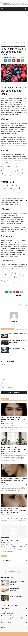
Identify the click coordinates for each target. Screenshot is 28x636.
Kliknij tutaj (3, 283)
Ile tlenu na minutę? (6, 304)
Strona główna (4, 42)
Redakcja (6, 57)
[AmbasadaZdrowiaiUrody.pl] (14, 3)
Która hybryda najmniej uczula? (21, 304)
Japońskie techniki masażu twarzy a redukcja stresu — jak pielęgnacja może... (14, 481)
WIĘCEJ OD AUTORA (20, 329)
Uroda (2, 414)
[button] (26, 9)
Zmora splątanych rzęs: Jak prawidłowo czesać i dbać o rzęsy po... (13, 419)
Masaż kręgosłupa (14, 588)
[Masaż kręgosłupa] (5, 590)
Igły (2, 620)
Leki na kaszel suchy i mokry (8, 615)
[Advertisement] (14, 26)
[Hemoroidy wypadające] (5, 598)
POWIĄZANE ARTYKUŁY (8, 329)
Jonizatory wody (5, 608)
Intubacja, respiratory (6, 625)
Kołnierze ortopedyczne (7, 613)
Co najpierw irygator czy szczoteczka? (9, 541)
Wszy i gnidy (4, 627)
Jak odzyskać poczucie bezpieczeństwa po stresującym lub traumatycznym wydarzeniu (13, 449)
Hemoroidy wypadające (16, 596)
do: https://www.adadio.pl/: (15, 281)
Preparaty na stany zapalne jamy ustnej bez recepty (15, 46)
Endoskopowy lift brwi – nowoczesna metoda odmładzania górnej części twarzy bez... (13, 510)
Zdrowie (2, 46)
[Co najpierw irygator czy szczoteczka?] (14, 531)
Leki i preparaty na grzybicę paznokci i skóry (12, 618)
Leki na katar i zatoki (6, 622)
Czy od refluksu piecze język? (18, 333)
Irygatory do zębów (5, 537)
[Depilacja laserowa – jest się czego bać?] (5, 583)
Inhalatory (3, 611)
